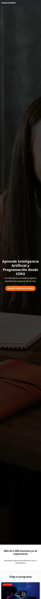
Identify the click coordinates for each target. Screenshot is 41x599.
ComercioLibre (8, 2)
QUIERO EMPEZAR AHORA (20, 288)
